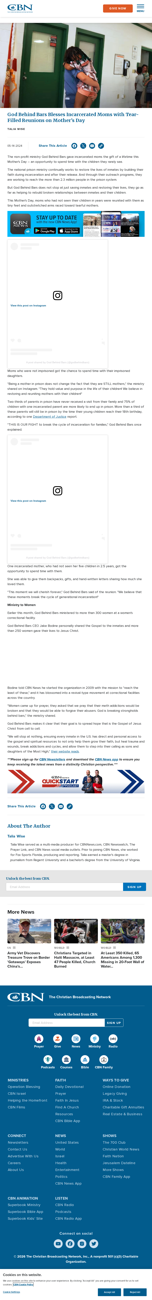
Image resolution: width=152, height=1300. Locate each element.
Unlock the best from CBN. (28, 878)
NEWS (60, 1135)
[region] (76, 1284)
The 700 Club (114, 1142)
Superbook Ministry (24, 1205)
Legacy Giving (115, 1093)
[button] (139, 8)
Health (61, 1163)
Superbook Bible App (25, 1212)
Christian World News (121, 1149)
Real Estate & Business (122, 1114)
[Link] (101, 146)
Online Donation (117, 1087)
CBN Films (16, 1107)
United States (67, 1142)
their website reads (65, 751)
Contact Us (17, 1149)
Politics (61, 1176)
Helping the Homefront (27, 1100)
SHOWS (109, 1135)
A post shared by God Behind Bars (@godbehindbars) (57, 362)
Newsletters (18, 1142)
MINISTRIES (18, 1080)
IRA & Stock (113, 1100)
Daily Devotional (69, 1087)
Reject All (135, 1292)
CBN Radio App (68, 1218)
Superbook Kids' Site (25, 1218)
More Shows (113, 1170)
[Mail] (92, 146)
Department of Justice (49, 417)
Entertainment (67, 1170)
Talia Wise (16, 129)
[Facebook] (74, 146)
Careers (14, 1163)
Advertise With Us (23, 1156)
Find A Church (67, 1107)
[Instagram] (81, 1243)
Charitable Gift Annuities (123, 1107)
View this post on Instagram (28, 305)
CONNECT (17, 1135)
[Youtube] (58, 1243)
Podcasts (63, 1212)
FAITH (60, 1080)
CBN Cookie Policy (23, 1284)
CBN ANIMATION (23, 1198)
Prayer (60, 1093)
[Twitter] (83, 146)
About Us (16, 1170)
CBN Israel (17, 1093)
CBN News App (68, 1183)
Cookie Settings (11, 1292)
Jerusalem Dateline (119, 1163)
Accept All (109, 1292)
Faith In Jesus (67, 1100)
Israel (60, 1156)
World (60, 1149)
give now (117, 8)
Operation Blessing (24, 1087)
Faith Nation (113, 1156)
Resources (64, 1114)
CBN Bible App (67, 1121)
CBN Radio (64, 1205)
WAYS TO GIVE (116, 1080)
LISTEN (61, 1198)
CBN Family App (116, 1176)
